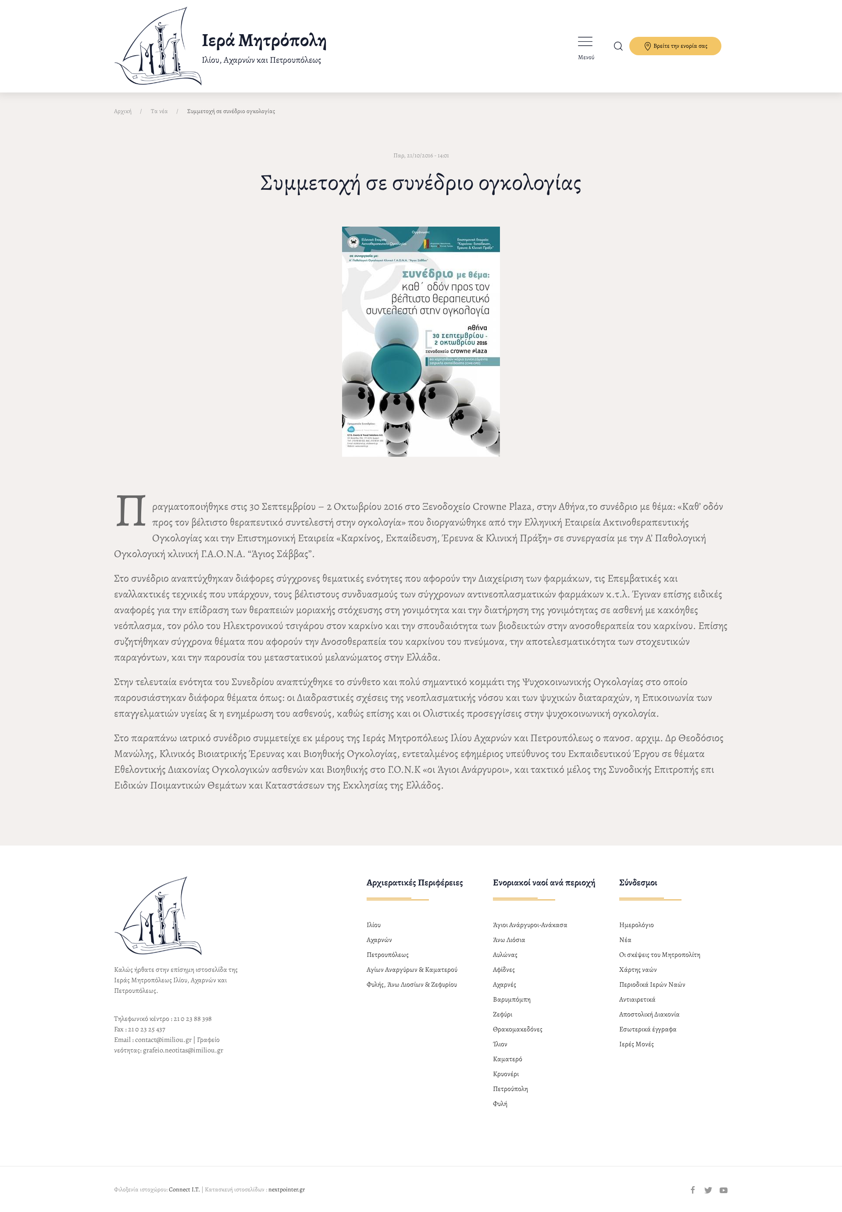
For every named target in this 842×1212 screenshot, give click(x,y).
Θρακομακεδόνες (517, 1029)
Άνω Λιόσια (509, 940)
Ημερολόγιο (636, 925)
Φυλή (500, 1104)
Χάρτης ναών (638, 969)
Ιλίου (374, 925)
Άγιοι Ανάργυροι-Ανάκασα (530, 925)
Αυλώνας (505, 955)
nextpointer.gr (286, 1189)
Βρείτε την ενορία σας (679, 46)
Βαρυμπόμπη (512, 999)
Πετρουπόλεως (388, 955)
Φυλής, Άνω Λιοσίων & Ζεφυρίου (412, 984)
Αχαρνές (504, 984)
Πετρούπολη (510, 1089)
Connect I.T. (184, 1189)
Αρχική (123, 111)
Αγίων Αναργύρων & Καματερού (412, 969)
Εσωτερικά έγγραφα (648, 1029)
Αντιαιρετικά (637, 999)
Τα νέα (159, 111)
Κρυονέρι (506, 1074)
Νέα (625, 940)
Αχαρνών (379, 940)
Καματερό (507, 1059)
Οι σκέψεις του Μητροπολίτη (659, 955)
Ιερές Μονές (636, 1044)
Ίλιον (500, 1044)
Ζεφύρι (502, 1014)
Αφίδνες (504, 969)
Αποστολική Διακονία (649, 1014)
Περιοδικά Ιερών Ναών (652, 984)
